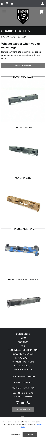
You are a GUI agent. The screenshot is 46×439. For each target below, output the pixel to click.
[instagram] (7, 3)
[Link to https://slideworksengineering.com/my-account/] (42, 3)
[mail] (12, 3)
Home (4, 37)
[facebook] (2, 3)
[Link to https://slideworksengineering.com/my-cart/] (41, 12)
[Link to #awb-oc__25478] (4, 12)
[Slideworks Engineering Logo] (23, 9)
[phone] (28, 402)
